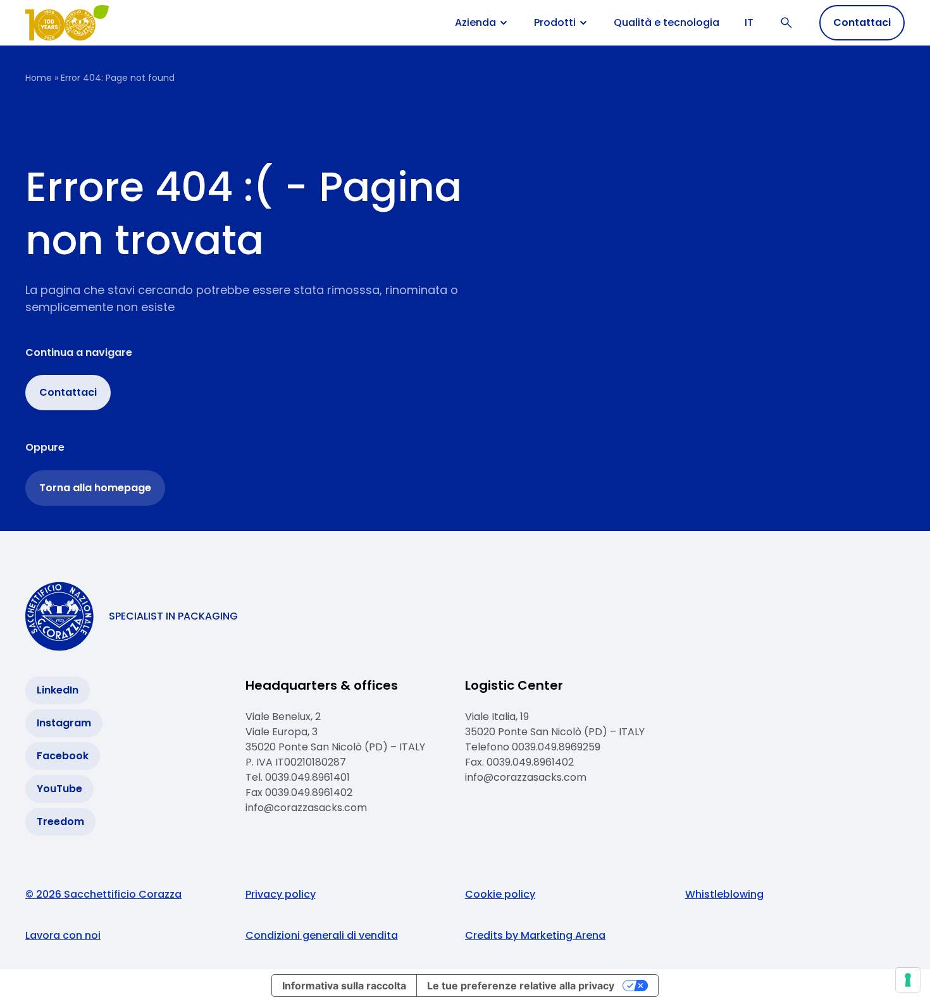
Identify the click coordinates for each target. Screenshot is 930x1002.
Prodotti (555, 23)
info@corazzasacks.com (306, 807)
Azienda (475, 23)
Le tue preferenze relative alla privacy (520, 985)
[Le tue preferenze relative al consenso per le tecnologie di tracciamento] (908, 980)
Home (38, 77)
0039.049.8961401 (307, 777)
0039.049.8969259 (557, 747)
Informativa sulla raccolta (344, 985)
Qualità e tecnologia (666, 22)
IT (749, 22)
